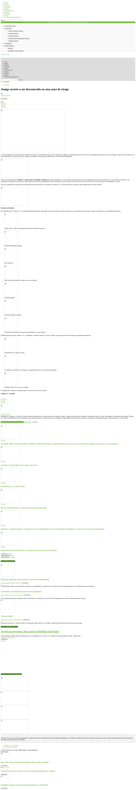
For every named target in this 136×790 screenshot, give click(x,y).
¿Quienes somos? (13, 33)
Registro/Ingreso (9, 46)
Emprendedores (9, 10)
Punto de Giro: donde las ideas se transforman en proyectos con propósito (29, 550)
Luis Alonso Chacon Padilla (13, 619)
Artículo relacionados (12, 422)
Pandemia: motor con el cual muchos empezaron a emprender (24, 785)
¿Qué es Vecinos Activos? (15, 31)
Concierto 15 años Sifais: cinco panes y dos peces (19, 465)
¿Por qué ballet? (7, 616)
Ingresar (10, 48)
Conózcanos (8, 28)
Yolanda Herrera (5, 95)
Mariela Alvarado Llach (8, 637)
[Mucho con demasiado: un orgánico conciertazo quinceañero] (11, 502)
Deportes (7, 5)
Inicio (6, 2)
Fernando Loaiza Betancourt (14, 595)
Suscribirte (12, 557)
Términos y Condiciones (11, 745)
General (6, 12)
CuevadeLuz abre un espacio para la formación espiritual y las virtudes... (28, 771)
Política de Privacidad (10, 747)
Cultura (6, 4)
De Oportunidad (5, 583)
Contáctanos (8, 43)
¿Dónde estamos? (13, 41)
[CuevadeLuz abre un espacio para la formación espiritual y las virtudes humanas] (5, 767)
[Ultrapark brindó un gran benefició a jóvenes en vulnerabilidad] (8, 576)
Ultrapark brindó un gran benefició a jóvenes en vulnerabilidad (25, 579)
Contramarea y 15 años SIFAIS (13, 486)
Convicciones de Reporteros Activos (18, 38)
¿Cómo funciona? (13, 36)
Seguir (11, 555)
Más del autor (31, 422)
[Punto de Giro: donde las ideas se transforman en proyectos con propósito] (11, 545)
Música (6, 15)
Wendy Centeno (15, 583)
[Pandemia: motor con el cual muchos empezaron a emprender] (5, 781)
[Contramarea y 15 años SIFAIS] (11, 481)
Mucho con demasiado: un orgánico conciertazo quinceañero (24, 508)
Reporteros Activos (10, 26)
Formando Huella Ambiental (12, 17)
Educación (7, 7)
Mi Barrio (7, 14)
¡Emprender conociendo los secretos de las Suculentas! (21, 591)
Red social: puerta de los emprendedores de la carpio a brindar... (25, 762)
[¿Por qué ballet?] (8, 612)
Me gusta (9, 554)
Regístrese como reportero (15, 51)
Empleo (6, 9)
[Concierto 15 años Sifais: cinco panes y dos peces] (11, 460)
